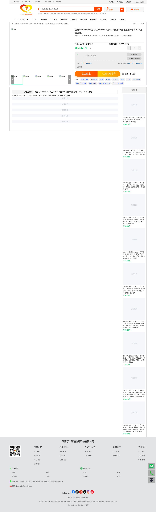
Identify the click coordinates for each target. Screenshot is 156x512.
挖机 (95, 13)
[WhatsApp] (151, 466)
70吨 (92, 13)
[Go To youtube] (81, 493)
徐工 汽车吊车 (81, 83)
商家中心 (74, 505)
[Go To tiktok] (84, 493)
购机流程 (48, 2)
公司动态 (37, 2)
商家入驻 (27, 2)
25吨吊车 (84, 13)
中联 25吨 (77, 13)
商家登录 (17, 2)
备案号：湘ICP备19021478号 (48, 501)
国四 (88, 13)
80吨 (72, 13)
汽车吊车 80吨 (118, 83)
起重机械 (84, 79)
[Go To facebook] (73, 493)
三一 (62, 13)
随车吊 (104, 13)
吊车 (45, 13)
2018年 (115, 79)
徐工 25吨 (50, 13)
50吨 (65, 13)
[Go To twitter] (77, 493)
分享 (133, 74)
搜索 (98, 9)
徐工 (68, 13)
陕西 (122, 79)
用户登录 (120, 2)
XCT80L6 (136, 79)
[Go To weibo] (92, 493)
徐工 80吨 (92, 83)
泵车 (55, 13)
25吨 (58, 13)
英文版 (86, 505)
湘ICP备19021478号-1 (65, 501)
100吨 (99, 13)
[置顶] (151, 480)
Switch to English (139, 2)
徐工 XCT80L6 (104, 83)
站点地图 (58, 2)
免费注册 (128, 2)
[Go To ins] (88, 493)
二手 (128, 79)
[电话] (151, 473)
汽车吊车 (94, 79)
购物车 (114, 9)
